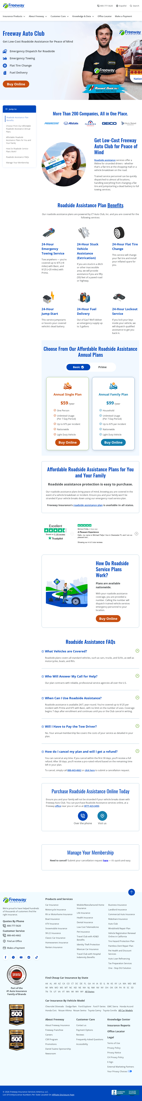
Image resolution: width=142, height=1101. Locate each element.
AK (46, 983)
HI (93, 983)
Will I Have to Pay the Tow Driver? (71, 726)
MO (56, 987)
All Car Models (125, 1010)
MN (51, 987)
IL (104, 983)
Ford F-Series (99, 1006)
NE (79, 987)
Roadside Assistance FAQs (17, 157)
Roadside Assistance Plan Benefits (17, 119)
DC (76, 983)
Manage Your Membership (17, 162)
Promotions (51, 1044)
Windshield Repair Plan (119, 928)
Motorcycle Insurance (55, 909)
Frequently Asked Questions (89, 1039)
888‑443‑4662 (74, 770)
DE (81, 983)
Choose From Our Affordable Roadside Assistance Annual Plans (18, 129)
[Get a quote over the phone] (83, 816)
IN (108, 983)
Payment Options (84, 1030)
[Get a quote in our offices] (102, 816)
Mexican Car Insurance (87, 949)
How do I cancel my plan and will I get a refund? (81, 751)
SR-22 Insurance (53, 933)
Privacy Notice (114, 1052)
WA (68, 991)
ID (101, 983)
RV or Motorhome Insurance (58, 914)
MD (129, 983)
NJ (89, 987)
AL (51, 983)
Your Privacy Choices (117, 1071)
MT (66, 987)
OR (116, 987)
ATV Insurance (52, 923)
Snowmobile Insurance (56, 928)
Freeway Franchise (54, 1030)
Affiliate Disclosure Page (63, 1094)
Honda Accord (126, 1006)
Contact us (81, 1025)
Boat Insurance (52, 919)
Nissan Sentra (79, 1010)
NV (97, 987)
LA (120, 983)
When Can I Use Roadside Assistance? (73, 698)
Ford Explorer (84, 1006)
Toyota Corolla (110, 1010)
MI (46, 987)
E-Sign (110, 1062)
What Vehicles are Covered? (66, 651)
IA (97, 983)
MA (124, 983)
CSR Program (51, 1039)
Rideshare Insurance (118, 919)
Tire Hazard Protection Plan (121, 941)
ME (134, 983)
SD (132, 987)
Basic (76, 367)
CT (72, 983)
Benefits (115, 205)
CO (68, 983)
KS (112, 983)
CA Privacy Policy (115, 1057)
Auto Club (113, 923)
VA (59, 991)
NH (84, 987)
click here (90, 770)
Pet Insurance (83, 931)
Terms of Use (113, 1043)
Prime (102, 367)
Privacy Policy (114, 1047)
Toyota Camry (94, 1010)
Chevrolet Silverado (54, 1006)
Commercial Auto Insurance (121, 914)
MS (61, 987)
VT (63, 991)
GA (89, 983)
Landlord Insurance (117, 909)
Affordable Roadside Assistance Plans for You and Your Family (18, 140)
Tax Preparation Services (120, 963)
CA (63, 983)
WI (72, 991)
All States (89, 991)
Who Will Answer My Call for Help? (71, 676)
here (105, 860)
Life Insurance (83, 912)
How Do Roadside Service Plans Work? (17, 150)
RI (124, 987)
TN (46, 991)
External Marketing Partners (120, 1066)
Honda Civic (51, 1010)
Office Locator (116, 1031)
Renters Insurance (53, 947)
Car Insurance (51, 904)
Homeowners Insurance (56, 942)
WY (81, 991)
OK (111, 987)
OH (106, 987)
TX (51, 991)
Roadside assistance (105, 160)
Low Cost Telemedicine (88, 927)
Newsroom (50, 1053)
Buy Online (16, 84)
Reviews (80, 1034)
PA (120, 987)
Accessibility (82, 1044)
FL (85, 983)
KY (116, 983)
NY (102, 987)
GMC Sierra (112, 1006)
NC (70, 987)
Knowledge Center (118, 1019)
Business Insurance (117, 904)
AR (55, 983)
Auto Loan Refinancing (119, 958)
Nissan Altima (65, 1010)
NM (93, 987)
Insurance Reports (118, 1025)
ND (75, 987)
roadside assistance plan (88, 505)
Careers (49, 1034)
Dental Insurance (85, 922)
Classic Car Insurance (55, 937)
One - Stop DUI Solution (119, 968)
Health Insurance (85, 917)
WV (77, 991)
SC (128, 987)
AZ (59, 983)
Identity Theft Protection (88, 944)
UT (55, 991)
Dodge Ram (71, 1006)
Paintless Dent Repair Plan (120, 945)
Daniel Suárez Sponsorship (58, 1048)
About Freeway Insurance (57, 1025)
